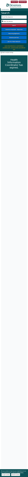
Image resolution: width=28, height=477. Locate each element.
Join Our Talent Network (14, 41)
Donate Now (22, 2)
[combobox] (14, 17)
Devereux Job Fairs (14, 37)
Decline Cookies (15, 474)
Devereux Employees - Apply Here (14, 29)
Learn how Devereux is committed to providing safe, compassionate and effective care (14, 47)
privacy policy (20, 472)
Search (14, 25)
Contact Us (14, 2)
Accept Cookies (6, 474)
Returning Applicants (14, 33)
